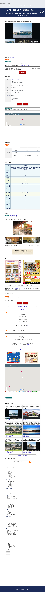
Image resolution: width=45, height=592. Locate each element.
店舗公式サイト (12, 57)
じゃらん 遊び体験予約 (12, 524)
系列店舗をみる (22, 72)
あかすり (9, 543)
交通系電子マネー (11, 506)
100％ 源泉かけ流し (11, 481)
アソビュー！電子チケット (12, 523)
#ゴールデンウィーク (32, 322)
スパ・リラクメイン (11, 471)
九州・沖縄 (6, 18)
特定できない (10, 486)
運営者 (17, 589)
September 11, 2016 (28, 331)
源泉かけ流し (10, 485)
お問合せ (20, 589)
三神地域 (13, 18)
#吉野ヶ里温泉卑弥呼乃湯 (20, 322)
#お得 (25, 322)
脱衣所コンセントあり (11, 533)
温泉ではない (10, 484)
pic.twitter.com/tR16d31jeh (30, 344)
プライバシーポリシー (25, 589)
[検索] (30, 462)
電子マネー (10, 507)
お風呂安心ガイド (24, 15)
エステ (9, 544)
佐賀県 (10, 18)
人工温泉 (9, 482)
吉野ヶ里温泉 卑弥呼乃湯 (15, 79)
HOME (23, 587)
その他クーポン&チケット (12, 525)
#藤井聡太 (27, 322)
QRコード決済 (10, 504)
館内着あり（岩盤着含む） (12, 534)
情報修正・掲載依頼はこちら (25, 65)
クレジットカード (11, 505)
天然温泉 (9, 483)
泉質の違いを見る (13, 215)
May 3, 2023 (29, 325)
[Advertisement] (22, 50)
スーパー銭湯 (10, 472)
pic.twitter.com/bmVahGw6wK (30, 330)
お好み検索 (19, 15)
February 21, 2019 (27, 346)
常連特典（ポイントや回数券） (13, 526)
